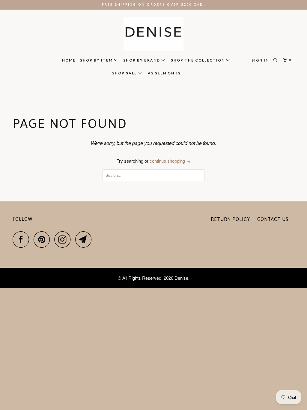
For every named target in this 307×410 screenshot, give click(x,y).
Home (69, 60)
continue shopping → (170, 161)
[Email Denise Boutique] (85, 239)
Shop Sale (125, 73)
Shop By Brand (142, 60)
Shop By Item (97, 60)
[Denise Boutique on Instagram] (64, 239)
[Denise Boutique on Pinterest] (43, 239)
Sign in (260, 60)
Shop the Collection (198, 60)
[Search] (275, 60)
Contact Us (272, 219)
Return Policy (230, 219)
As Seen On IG (164, 73)
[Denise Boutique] (153, 34)
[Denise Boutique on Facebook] (22, 239)
